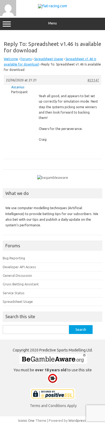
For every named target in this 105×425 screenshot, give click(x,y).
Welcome (11, 59)
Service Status (13, 293)
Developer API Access (19, 267)
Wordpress (77, 420)
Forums (26, 59)
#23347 (93, 80)
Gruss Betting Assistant (21, 284)
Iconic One (26, 420)
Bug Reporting (14, 258)
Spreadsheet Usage (48, 59)
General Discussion (17, 275)
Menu (52, 23)
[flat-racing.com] (52, 6)
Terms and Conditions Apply (53, 406)
